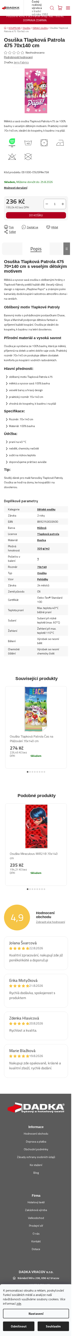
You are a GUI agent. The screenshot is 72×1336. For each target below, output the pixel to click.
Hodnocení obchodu (36, 1133)
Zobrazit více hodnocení (50, 922)
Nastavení (36, 1313)
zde (18, 1303)
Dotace (36, 1249)
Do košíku (36, 215)
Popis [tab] (36, 248)
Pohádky (42, 579)
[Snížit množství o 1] (47, 204)
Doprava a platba (36, 1141)
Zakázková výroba (36, 1210)
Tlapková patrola (48, 534)
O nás (36, 1233)
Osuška (42, 573)
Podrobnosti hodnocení (18, 57)
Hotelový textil (36, 1202)
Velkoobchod (36, 1218)
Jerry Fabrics (21, 62)
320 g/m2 (43, 548)
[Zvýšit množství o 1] (63, 204)
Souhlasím (53, 1326)
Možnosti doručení (15, 188)
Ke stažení (36, 1165)
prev (6, 724)
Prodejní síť (36, 1225)
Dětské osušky (46, 509)
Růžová (41, 528)
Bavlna (41, 540)
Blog (36, 1172)
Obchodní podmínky (36, 1149)
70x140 (42, 567)
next (66, 724)
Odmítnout (19, 1326)
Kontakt (36, 1241)
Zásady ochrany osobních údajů (36, 1157)
